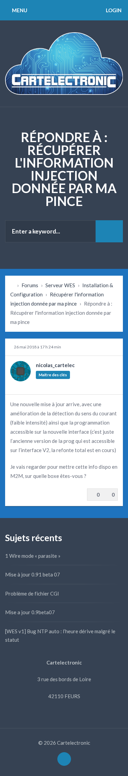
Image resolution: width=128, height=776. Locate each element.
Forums (30, 285)
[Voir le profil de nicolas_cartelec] (20, 379)
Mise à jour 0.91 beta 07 (32, 574)
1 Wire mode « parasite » (32, 556)
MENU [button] (19, 10)
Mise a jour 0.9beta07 (30, 612)
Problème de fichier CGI (32, 593)
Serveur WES (60, 285)
